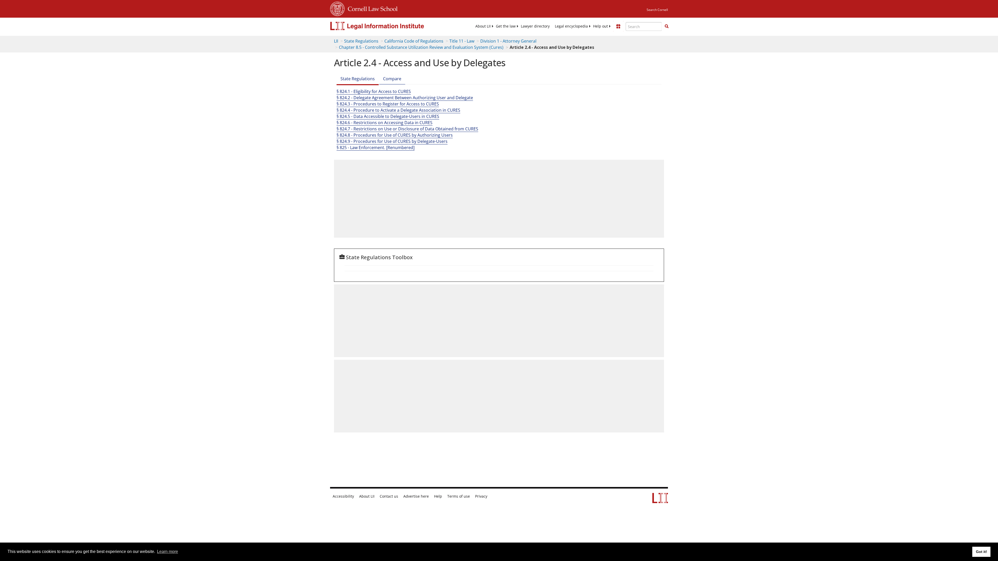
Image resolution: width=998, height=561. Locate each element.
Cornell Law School (371, 8)
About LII (483, 26)
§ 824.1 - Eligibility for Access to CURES (374, 91)
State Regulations (361, 41)
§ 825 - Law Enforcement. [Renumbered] (376, 147)
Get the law (506, 26)
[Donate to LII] (618, 26)
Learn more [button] (167, 551)
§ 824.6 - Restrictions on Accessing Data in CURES (384, 122)
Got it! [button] (981, 552)
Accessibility (343, 496)
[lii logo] (388, 26)
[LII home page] (660, 500)
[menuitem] (483, 26)
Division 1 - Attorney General (508, 41)
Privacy (481, 496)
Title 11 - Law (461, 41)
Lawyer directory (535, 26)
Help (438, 496)
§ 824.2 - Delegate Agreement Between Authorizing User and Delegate (405, 98)
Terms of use (458, 496)
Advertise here (416, 496)
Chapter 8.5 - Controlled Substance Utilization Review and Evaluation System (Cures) (421, 47)
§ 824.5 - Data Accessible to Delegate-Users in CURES (388, 116)
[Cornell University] (337, 8)
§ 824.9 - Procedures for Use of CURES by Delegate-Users (392, 141)
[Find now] (667, 26)
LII (336, 41)
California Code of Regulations (413, 41)
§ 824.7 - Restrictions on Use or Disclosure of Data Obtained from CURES (407, 129)
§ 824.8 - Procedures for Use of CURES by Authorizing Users (395, 135)
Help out (600, 26)
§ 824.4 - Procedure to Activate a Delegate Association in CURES (398, 110)
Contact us (389, 496)
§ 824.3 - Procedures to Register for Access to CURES (388, 104)
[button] (666, 26)
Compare (392, 79)
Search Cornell (657, 10)
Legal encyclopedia (571, 26)
